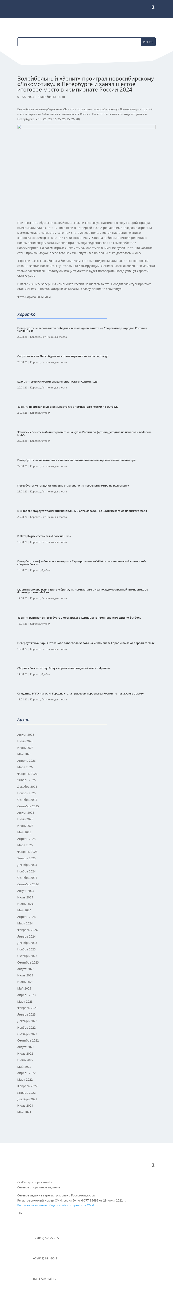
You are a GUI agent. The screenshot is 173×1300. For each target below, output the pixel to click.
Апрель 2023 (26, 995)
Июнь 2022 (25, 1060)
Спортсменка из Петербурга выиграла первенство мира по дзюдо (62, 356)
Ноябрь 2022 (26, 1027)
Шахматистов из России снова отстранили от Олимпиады (57, 381)
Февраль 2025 (27, 852)
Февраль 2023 (27, 1008)
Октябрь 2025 (27, 800)
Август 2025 (25, 813)
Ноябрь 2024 (26, 871)
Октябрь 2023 (27, 956)
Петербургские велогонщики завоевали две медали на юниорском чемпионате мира (76, 460)
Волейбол (44, 97)
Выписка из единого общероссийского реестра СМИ (55, 1205)
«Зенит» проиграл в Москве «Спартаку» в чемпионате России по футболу (67, 407)
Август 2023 (25, 969)
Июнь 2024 (25, 904)
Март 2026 (25, 767)
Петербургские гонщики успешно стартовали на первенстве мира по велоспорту (73, 485)
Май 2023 (24, 988)
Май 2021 (24, 1112)
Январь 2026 (26, 780)
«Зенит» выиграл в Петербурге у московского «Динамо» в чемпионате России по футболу (79, 617)
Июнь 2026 (25, 748)
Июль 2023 (25, 975)
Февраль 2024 (27, 930)
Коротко (59, 97)
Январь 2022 (26, 1093)
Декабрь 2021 (27, 1099)
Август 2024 (25, 891)
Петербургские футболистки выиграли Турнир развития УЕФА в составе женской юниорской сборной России (81, 562)
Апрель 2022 (26, 1073)
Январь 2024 (26, 936)
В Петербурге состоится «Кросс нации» (44, 536)
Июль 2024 (25, 897)
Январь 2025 (26, 858)
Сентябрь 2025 (28, 806)
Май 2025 (24, 832)
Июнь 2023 (25, 982)
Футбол (45, 412)
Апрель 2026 (26, 761)
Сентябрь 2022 (28, 1040)
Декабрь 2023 (27, 943)
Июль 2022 (25, 1053)
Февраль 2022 (27, 1086)
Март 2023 (25, 1001)
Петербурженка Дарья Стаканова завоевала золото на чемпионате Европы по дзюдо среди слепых (85, 643)
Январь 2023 (26, 1014)
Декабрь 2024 (27, 865)
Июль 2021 (25, 1105)
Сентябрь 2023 (28, 962)
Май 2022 (24, 1067)
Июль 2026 (25, 741)
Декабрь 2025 (27, 787)
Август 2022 (25, 1047)
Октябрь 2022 (27, 1034)
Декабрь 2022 (27, 1021)
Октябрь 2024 (27, 878)
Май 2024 (24, 910)
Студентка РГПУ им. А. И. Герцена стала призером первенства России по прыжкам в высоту (80, 693)
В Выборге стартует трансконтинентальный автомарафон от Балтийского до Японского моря (82, 511)
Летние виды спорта (54, 337)
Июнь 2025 (25, 826)
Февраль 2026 (27, 774)
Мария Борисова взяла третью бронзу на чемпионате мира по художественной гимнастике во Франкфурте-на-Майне (82, 591)
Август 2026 (25, 735)
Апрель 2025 (26, 839)
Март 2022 (25, 1079)
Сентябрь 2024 (28, 884)
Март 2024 (25, 923)
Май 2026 (24, 754)
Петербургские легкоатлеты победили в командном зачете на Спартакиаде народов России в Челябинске (82, 329)
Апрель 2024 (26, 917)
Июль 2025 (25, 819)
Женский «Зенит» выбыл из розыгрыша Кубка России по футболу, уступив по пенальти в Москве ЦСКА (84, 433)
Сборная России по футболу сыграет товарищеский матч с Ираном (63, 668)
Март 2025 (25, 845)
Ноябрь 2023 (26, 949)
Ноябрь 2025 (26, 793)
